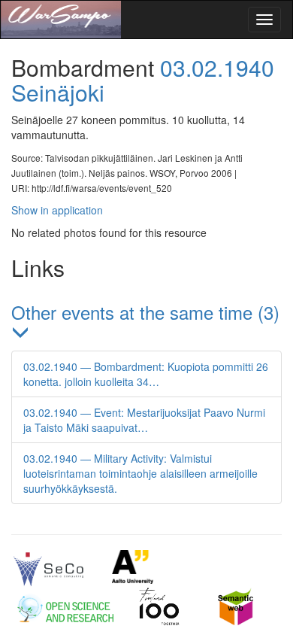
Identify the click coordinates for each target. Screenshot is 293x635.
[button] (146, 322)
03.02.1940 (217, 67)
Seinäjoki (57, 92)
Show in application (57, 209)
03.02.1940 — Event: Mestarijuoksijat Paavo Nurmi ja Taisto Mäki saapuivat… (144, 420)
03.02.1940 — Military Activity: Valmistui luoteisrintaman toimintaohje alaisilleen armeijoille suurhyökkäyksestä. (140, 473)
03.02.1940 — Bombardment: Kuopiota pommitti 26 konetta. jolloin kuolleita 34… (145, 374)
